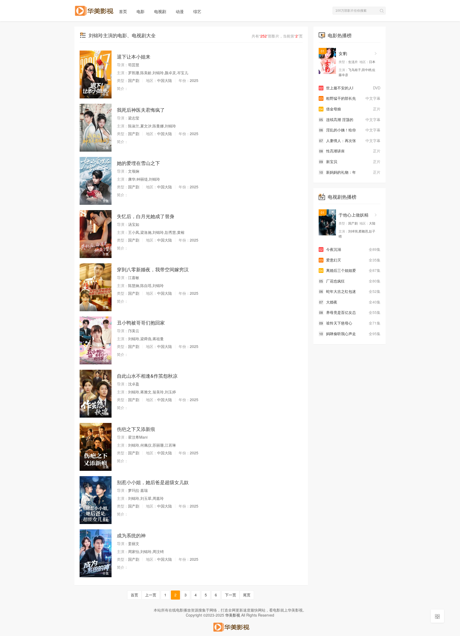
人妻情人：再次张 (350, 140)
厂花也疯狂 (350, 281)
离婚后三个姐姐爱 (350, 270)
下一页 (230, 594)
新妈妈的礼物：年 (350, 172)
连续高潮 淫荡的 (350, 119)
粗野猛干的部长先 (350, 98)
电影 (141, 11)
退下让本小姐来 (133, 56)
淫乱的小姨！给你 (350, 129)
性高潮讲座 (350, 150)
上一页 (150, 594)
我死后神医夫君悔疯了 (141, 109)
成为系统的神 (131, 535)
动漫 (180, 11)
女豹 (343, 53)
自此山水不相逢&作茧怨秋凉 (147, 375)
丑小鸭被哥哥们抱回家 (141, 322)
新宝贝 (350, 161)
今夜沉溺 (350, 249)
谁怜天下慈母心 (350, 323)
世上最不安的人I (350, 87)
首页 (123, 11)
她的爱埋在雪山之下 (138, 162)
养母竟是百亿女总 (350, 312)
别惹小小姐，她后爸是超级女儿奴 (153, 482)
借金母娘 (350, 108)
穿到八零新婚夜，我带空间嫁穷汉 (153, 269)
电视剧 (160, 11)
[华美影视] (230, 626)
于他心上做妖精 (353, 215)
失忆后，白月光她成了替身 (145, 216)
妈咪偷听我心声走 (350, 333)
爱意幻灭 (350, 260)
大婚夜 (350, 302)
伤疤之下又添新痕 (136, 428)
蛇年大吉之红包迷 (350, 291)
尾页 (246, 594)
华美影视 (232, 615)
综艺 (197, 11)
